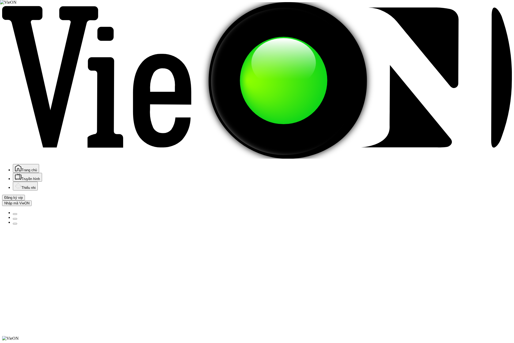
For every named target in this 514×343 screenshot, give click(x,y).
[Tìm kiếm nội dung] (15, 214)
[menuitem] (26, 168)
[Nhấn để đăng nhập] (15, 223)
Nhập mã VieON (16, 203)
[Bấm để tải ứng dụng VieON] (15, 219)
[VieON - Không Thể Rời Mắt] (257, 157)
